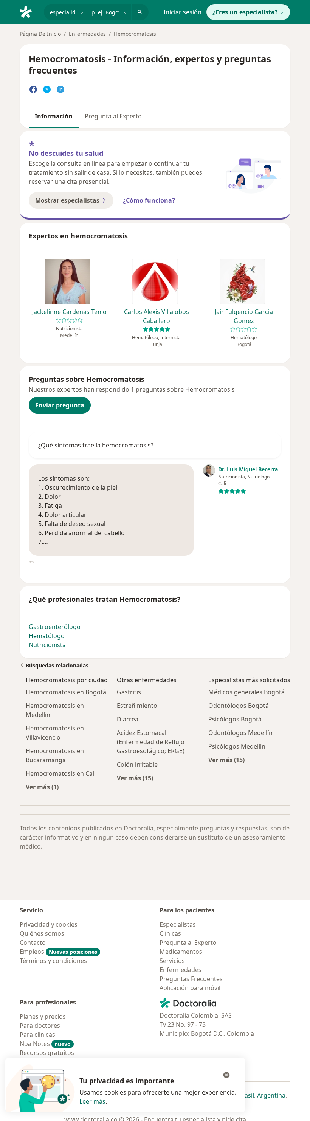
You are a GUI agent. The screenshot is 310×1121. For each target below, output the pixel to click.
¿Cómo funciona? (149, 200)
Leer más (92, 1101)
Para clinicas (37, 1034)
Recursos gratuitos (47, 1053)
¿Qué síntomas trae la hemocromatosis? (95, 445)
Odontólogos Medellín (240, 733)
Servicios (172, 960)
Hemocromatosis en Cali (61, 773)
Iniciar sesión (183, 12)
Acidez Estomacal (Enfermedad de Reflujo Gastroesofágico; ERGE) (150, 742)
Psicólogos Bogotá (235, 719)
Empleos (58, 951)
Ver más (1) (42, 787)
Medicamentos (181, 951)
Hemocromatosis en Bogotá (66, 692)
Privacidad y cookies (49, 924)
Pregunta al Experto (113, 116)
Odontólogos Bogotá (238, 705)
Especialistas (178, 924)
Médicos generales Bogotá (246, 692)
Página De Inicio (40, 33)
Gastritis (129, 692)
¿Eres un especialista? (245, 12)
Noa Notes (45, 1044)
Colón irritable (137, 764)
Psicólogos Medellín (236, 746)
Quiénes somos (42, 933)
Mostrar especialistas (67, 200)
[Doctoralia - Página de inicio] (29, 11)
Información (54, 116)
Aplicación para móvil (190, 988)
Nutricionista (47, 645)
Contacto (33, 942)
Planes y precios (43, 1016)
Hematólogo (47, 636)
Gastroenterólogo (55, 627)
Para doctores (40, 1025)
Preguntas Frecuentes (191, 979)
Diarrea (127, 719)
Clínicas (170, 933)
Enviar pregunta (59, 405)
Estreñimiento (137, 705)
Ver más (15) (135, 777)
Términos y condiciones (53, 960)
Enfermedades (87, 33)
